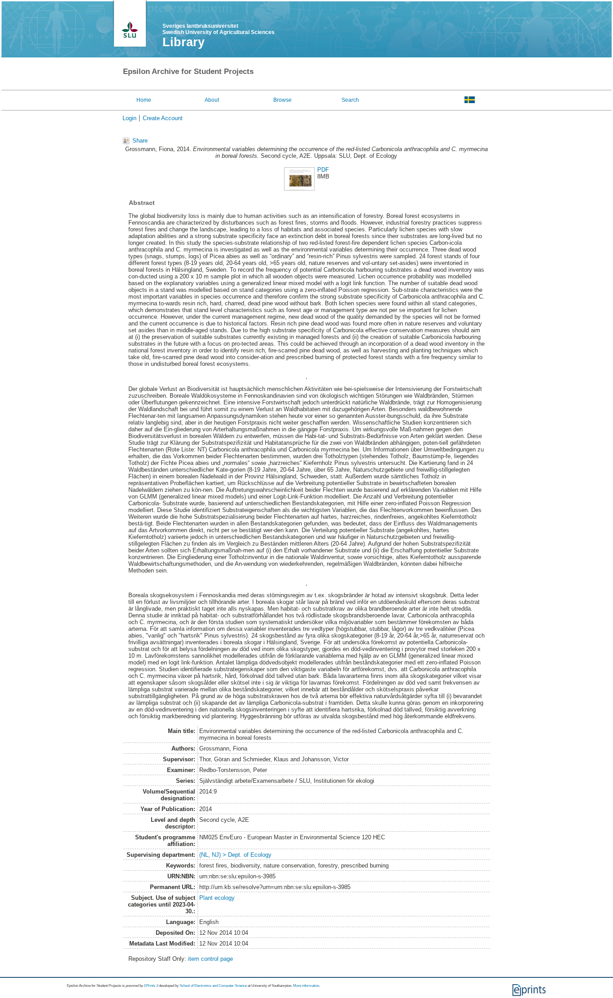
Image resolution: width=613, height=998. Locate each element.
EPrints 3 (151, 986)
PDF (323, 169)
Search (350, 100)
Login (129, 118)
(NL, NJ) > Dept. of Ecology (235, 854)
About (212, 100)
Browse (282, 100)
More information (306, 986)
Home (143, 100)
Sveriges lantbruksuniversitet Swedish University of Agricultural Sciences (218, 29)
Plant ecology (217, 897)
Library (183, 42)
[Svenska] (469, 99)
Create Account (163, 118)
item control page (210, 958)
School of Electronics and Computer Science (213, 986)
